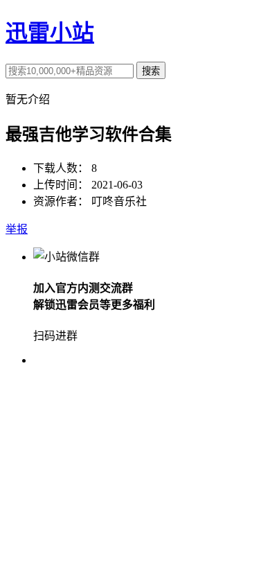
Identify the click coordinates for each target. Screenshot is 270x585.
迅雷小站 (50, 32)
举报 (17, 229)
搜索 (151, 71)
